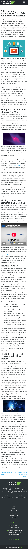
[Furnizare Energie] (8, 2)
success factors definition (17, 165)
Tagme (20, 547)
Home (14, 506)
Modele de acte (14, 515)
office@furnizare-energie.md (15, 530)
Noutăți (14, 508)
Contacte (14, 517)
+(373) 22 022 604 (15, 527)
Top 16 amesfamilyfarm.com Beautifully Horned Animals (20, 474)
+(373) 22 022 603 (15, 525)
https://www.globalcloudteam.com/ (9, 254)
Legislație (14, 513)
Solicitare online (14, 510)
